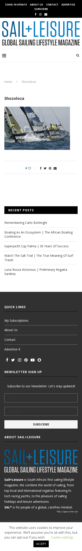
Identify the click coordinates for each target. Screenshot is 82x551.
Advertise (68, 4)
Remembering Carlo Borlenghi (25, 223)
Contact (52, 4)
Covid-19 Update (16, 4)
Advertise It (12, 349)
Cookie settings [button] (62, 537)
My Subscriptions (16, 320)
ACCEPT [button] (41, 544)
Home (8, 82)
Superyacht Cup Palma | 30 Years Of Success (36, 246)
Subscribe (41, 9)
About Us (36, 4)
